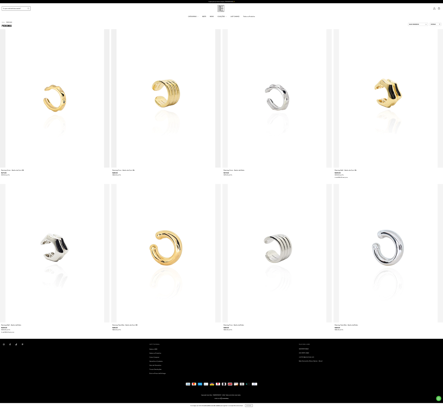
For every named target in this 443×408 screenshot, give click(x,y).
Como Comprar (154, 357)
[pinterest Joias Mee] (22, 344)
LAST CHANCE (234, 16)
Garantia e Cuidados (156, 361)
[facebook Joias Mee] (10, 344)
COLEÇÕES (221, 16)
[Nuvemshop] (221, 399)
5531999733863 (304, 349)
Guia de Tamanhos (155, 365)
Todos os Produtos (249, 16)
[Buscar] (28, 8)
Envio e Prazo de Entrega (157, 373)
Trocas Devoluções (155, 369)
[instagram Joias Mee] (4, 344)
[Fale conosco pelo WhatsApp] (438, 398)
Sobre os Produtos (155, 353)
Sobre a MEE (153, 349)
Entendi (248, 405)
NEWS (212, 16)
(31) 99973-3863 (304, 353)
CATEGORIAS (192, 16)
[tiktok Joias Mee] (16, 344)
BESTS (204, 16)
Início (3, 22)
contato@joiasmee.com (306, 357)
